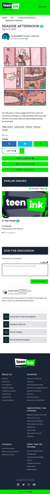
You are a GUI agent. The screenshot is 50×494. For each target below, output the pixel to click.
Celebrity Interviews (9, 391)
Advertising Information (35, 385)
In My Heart (9, 220)
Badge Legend (32, 469)
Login (43, 262)
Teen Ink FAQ (6, 394)
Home (4, 18)
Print (5, 135)
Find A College (16, 332)
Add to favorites (24, 164)
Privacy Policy (6, 397)
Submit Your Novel (33, 418)
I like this (14, 151)
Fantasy (36, 126)
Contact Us (5, 382)
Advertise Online (33, 397)
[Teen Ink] (12, 6)
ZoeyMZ (18, 36)
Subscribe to (22, 317)
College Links (31, 454)
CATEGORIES (24, 492)
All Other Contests (8, 454)
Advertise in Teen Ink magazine (34, 380)
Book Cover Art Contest (10, 451)
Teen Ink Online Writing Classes (35, 458)
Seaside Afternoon (14, 20)
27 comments (9, 233)
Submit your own (24, 170)
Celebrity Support (8, 388)
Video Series (31, 466)
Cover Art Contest (8, 448)
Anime (10, 126)
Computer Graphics (26, 18)
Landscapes (19, 126)
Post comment (39, 281)
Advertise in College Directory (37, 388)
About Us (5, 378)
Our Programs (7, 385)
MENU (41, 7)
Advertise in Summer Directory (34, 392)
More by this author (18, 39)
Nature (29, 126)
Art (12, 18)
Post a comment (24, 158)
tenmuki (7, 226)
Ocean (5, 129)
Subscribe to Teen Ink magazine (34, 434)
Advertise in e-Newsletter (36, 400)
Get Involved (31, 430)
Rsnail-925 (12, 291)
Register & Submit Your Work (37, 415)
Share (5, 139)
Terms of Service (7, 400)
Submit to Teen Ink (17, 324)
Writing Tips (31, 427)
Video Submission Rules (35, 424)
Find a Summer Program (20, 340)
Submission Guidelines (35, 421)
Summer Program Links (35, 451)
